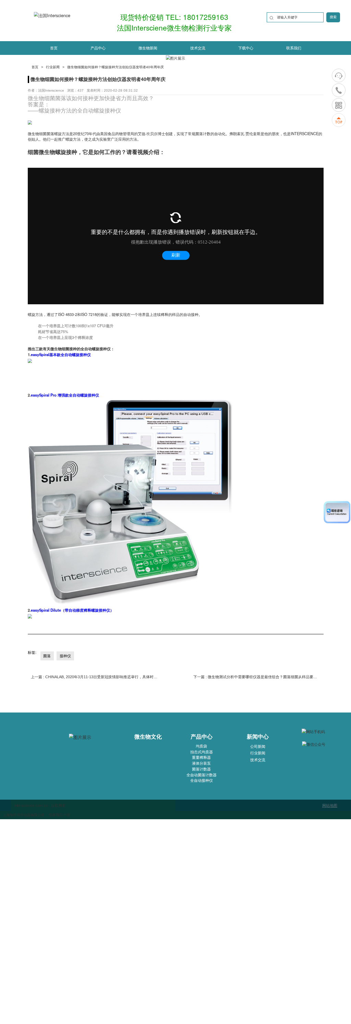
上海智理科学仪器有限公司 (23, 815)
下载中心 (245, 48)
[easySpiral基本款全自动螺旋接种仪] (30, 360)
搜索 (333, 17)
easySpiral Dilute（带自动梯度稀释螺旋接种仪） (72, 610)
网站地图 (329, 805)
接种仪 (113, 110)
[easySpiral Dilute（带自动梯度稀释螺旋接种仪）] (30, 616)
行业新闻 (53, 67)
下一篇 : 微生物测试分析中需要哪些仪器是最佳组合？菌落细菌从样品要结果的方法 (256, 677)
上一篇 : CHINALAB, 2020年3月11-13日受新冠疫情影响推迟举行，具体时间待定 (94, 677)
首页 (54, 48)
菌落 (60, 98)
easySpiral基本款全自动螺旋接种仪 (61, 354)
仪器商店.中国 (59, 815)
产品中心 (98, 48)
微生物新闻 (147, 48)
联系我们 (293, 48)
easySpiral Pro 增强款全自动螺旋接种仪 (65, 395)
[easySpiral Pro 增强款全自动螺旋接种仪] (130, 502)
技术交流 (197, 48)
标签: (32, 652)
